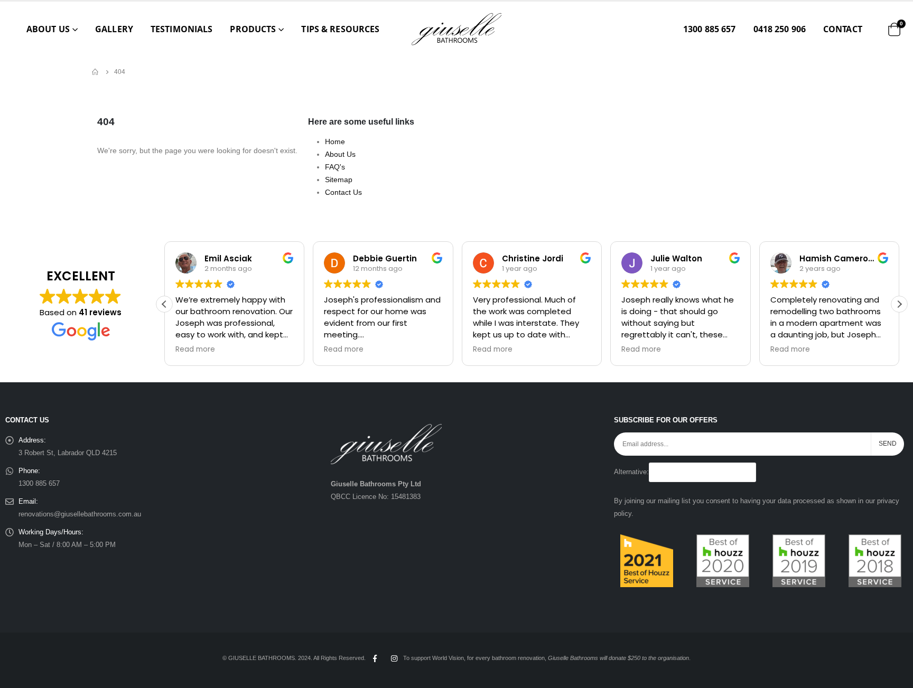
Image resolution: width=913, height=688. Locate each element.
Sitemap (338, 179)
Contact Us (343, 192)
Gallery (114, 29)
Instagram (394, 658)
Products (253, 29)
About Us (48, 29)
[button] (899, 304)
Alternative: (631, 472)
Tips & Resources (340, 29)
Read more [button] (195, 349)
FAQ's (335, 167)
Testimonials (181, 29)
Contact (842, 29)
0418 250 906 (779, 29)
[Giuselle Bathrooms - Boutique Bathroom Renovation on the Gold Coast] (456, 29)
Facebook (375, 658)
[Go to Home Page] (95, 71)
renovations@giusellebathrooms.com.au (79, 514)
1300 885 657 (709, 29)
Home (335, 141)
